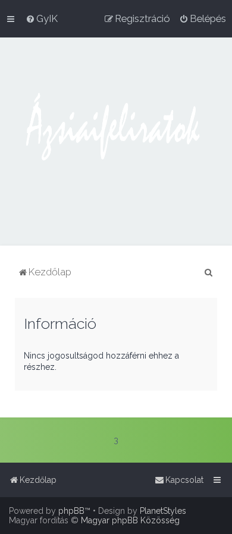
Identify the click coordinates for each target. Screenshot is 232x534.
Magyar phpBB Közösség (130, 520)
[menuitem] (42, 18)
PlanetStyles (163, 511)
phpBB (71, 511)
